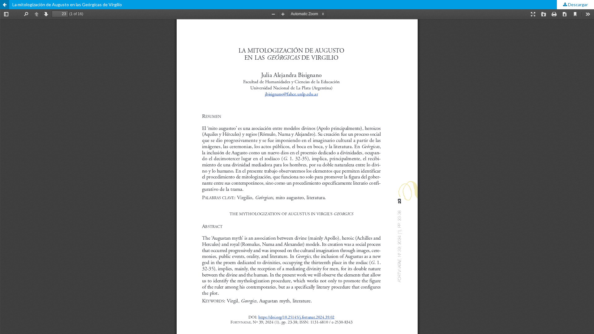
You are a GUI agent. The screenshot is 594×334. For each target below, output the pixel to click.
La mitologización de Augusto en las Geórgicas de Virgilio (67, 4)
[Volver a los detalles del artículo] (4, 4)
